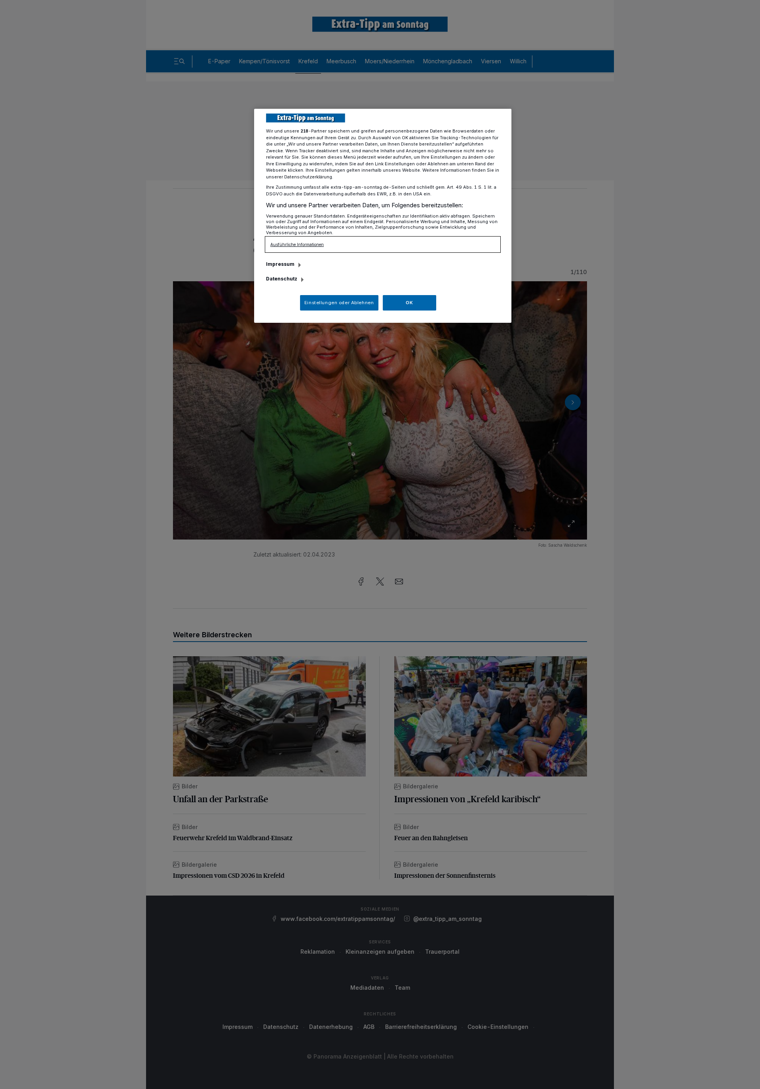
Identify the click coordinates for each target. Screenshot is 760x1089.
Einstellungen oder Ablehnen (339, 302)
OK (409, 302)
